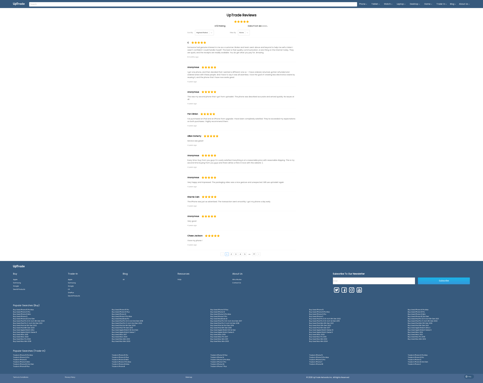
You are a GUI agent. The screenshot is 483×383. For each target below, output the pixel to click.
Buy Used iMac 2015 (20, 334)
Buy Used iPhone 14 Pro (21, 312)
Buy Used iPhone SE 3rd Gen (418, 316)
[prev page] (222, 254)
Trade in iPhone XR (316, 364)
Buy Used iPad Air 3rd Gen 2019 (222, 325)
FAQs (179, 279)
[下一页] (258, 254)
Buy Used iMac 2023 (20, 337)
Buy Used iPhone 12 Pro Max (220, 314)
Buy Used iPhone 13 (119, 314)
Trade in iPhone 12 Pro (317, 360)
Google (16, 286)
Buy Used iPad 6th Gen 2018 (221, 328)
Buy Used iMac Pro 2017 (219, 337)
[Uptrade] (19, 4)
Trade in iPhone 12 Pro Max (220, 360)
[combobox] (196, 33)
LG (69, 289)
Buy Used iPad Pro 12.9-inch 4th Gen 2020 (29, 321)
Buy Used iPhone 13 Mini (22, 314)
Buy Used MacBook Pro (120, 319)
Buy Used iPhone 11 (316, 316)
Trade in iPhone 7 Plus (218, 366)
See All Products (19, 289)
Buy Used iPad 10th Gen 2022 (320, 325)
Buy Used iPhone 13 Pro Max (319, 312)
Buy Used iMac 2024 (119, 337)
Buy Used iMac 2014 (415, 332)
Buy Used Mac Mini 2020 (121, 341)
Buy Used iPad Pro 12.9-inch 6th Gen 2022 (325, 319)
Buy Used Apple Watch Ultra (23, 330)
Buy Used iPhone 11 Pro (218, 316)
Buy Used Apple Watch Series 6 (222, 332)
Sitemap (189, 377)
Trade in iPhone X (414, 364)
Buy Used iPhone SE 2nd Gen (24, 319)
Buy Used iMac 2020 (317, 334)
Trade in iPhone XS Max (120, 364)
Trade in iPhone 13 (20, 360)
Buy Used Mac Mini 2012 (318, 339)
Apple (15, 279)
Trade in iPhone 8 (118, 366)
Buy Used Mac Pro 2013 (317, 337)
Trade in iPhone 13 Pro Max (319, 357)
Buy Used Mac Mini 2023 (219, 341)
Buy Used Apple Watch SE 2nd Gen (125, 330)
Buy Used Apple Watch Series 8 (25, 332)
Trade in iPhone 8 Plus (21, 366)
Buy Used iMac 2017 (119, 334)
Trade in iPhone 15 (316, 355)
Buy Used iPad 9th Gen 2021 (418, 325)
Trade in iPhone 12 (414, 360)
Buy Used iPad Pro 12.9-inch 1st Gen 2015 (324, 321)
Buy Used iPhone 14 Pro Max (418, 310)
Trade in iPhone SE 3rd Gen (418, 362)
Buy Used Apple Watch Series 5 (321, 332)
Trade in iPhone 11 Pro (218, 362)
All (124, 279)
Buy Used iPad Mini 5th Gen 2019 (420, 323)
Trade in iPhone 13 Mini (120, 360)
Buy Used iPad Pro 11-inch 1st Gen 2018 (224, 323)
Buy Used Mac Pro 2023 (22, 339)
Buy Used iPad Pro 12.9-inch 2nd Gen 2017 (226, 321)
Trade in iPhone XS (217, 364)
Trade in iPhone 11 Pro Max (121, 362)
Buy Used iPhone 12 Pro (317, 314)
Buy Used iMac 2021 (415, 334)
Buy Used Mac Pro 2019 (416, 337)
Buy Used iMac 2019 (218, 334)
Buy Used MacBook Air (218, 319)
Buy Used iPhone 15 (316, 310)
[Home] (19, 266)
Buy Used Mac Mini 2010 (121, 339)
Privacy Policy (70, 377)
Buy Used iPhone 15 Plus (219, 310)
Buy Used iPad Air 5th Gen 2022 (25, 325)
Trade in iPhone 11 (315, 362)
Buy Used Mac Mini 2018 (22, 341)
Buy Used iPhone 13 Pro (416, 312)
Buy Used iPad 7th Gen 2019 (122, 328)
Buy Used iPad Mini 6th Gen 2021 (321, 323)
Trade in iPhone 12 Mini (21, 362)
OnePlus (71, 292)
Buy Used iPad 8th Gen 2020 (24, 328)
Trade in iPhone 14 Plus (120, 357)
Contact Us (236, 283)
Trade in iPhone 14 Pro (21, 357)
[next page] (249, 254)
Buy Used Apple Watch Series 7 (123, 332)
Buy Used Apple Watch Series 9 (419, 330)
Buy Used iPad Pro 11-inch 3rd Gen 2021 (27, 323)
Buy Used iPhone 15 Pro (120, 310)
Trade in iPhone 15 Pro (120, 355)
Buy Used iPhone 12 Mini (417, 314)
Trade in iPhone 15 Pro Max (23, 355)
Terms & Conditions (20, 377)
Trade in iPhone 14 (217, 357)
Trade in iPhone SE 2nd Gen (23, 364)
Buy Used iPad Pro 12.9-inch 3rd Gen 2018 (127, 321)
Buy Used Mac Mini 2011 (219, 339)
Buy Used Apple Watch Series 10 (321, 330)
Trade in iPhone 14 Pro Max (418, 355)
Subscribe (444, 280)
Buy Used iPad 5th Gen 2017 (319, 328)
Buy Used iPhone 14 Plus (121, 312)
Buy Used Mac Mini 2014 (417, 339)
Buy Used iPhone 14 (217, 312)
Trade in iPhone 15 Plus (218, 355)
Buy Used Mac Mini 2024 (318, 341)
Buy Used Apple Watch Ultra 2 (419, 328)
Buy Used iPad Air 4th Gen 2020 (124, 325)
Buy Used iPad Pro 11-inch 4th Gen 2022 (422, 321)
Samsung (17, 283)
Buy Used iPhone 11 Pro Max (122, 316)
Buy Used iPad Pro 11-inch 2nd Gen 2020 (127, 323)
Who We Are (236, 279)
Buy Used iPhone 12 (20, 316)
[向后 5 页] (249, 254)
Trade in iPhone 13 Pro (416, 357)
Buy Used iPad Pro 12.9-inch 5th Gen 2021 (423, 319)
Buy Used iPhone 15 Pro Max (23, 310)
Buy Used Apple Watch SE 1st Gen (223, 330)
